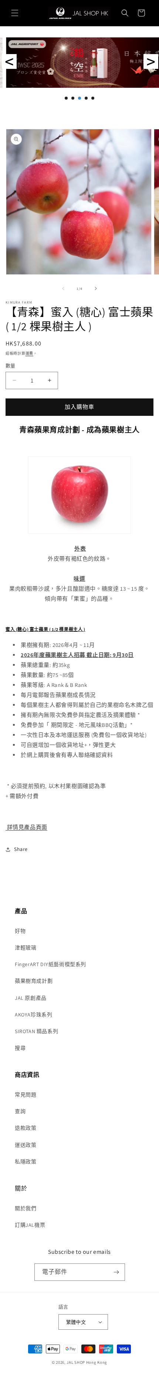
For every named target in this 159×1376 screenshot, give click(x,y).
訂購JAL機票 (30, 1225)
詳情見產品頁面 (26, 827)
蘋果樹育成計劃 (34, 981)
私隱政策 (25, 1161)
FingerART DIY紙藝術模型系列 (50, 964)
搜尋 (20, 1048)
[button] (15, 13)
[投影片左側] (63, 288)
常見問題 (25, 1094)
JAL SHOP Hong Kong (87, 1362)
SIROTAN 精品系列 (36, 1031)
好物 (20, 931)
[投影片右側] (96, 288)
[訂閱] (116, 1272)
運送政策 (25, 1145)
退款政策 (25, 1128)
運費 (29, 353)
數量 (11, 366)
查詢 (20, 1111)
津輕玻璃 (25, 947)
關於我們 (25, 1208)
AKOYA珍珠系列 (33, 1014)
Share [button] (21, 849)
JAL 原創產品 (31, 998)
